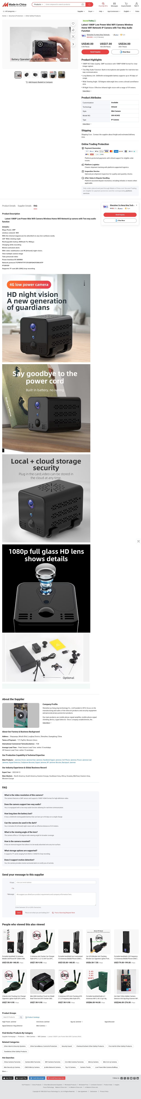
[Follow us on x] (125, 1078)
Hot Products (26, 1085)
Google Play (21, 1078)
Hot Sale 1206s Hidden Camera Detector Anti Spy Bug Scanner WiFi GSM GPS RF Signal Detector (126, 998)
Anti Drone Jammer (43, 1022)
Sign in (136, 6)
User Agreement (82, 1091)
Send (19, 913)
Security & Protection (16, 16)
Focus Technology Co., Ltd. (55, 1091)
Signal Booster (110, 1022)
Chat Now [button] (126, 52)
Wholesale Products (70, 1085)
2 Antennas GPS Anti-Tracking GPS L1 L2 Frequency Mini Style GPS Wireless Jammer (70, 998)
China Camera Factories (12, 1062)
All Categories (10, 11)
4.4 (113, 208)
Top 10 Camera (70, 1067)
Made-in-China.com (61, 1087)
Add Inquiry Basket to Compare (41, 82)
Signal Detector (14, 762)
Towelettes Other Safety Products (15, 1051)
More (4, 1071)
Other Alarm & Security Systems (15, 1046)
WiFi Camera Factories (52, 1062)
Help (100, 11)
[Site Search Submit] (89, 4)
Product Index (108, 1085)
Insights (117, 1085)
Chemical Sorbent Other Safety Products (90, 1046)
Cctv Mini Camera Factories (74, 1062)
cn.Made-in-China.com (91, 1087)
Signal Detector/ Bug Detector (12, 1026)
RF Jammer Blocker (54, 762)
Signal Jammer (40, 762)
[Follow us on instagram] (128, 1078)
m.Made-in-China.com (75, 1087)
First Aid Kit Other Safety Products (120, 1046)
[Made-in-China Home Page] (14, 4)
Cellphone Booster (27, 762)
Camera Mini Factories (32, 1062)
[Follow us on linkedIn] (137, 1078)
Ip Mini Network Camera (52, 1067)
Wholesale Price (83, 1085)
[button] (83, 4)
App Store (7, 1078)
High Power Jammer (9, 1022)
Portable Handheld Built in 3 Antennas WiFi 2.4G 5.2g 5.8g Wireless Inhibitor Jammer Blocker (97, 998)
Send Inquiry (95, 52)
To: (13, 888)
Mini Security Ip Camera (12, 1067)
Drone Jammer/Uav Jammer (31, 760)
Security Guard (67, 1046)
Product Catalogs (33, 1017)
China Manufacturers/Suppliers (53, 1085)
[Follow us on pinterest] (134, 1078)
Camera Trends (85, 1067)
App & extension (113, 11)
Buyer (90, 11)
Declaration (93, 1091)
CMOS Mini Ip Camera (32, 1067)
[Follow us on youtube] (131, 1078)
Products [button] (37, 4)
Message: (11, 894)
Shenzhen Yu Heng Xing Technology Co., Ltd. (99, 35)
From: (12, 882)
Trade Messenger (37, 1078)
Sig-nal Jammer (75, 1022)
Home (4, 16)
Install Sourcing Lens (57, 1078)
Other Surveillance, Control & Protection (43, 1046)
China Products (36, 1085)
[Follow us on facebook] (122, 1078)
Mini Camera (40, 1026)
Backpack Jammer (69, 762)
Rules (137, 11)
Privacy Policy (104, 1091)
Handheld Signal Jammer (52, 760)
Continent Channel (96, 1085)
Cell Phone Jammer (69, 760)
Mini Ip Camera (93, 1062)
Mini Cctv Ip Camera (110, 1062)
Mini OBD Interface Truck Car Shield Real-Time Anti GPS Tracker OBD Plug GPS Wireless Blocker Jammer (42, 998)
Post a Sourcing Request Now (63, 913)
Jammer (18, 760)
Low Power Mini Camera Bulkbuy (106, 1067)
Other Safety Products (33, 16)
